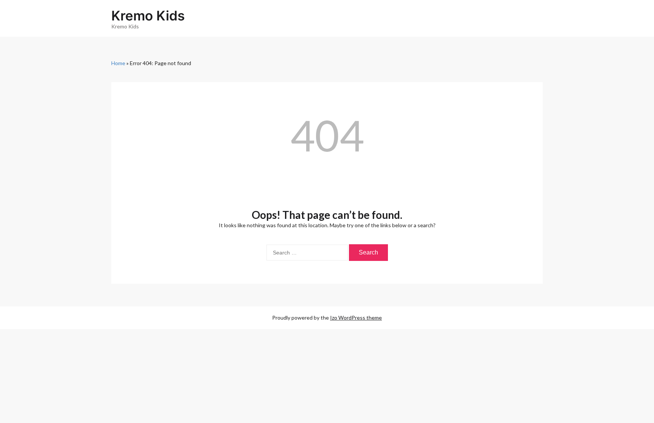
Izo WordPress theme (356, 317)
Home (118, 63)
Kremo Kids (148, 15)
